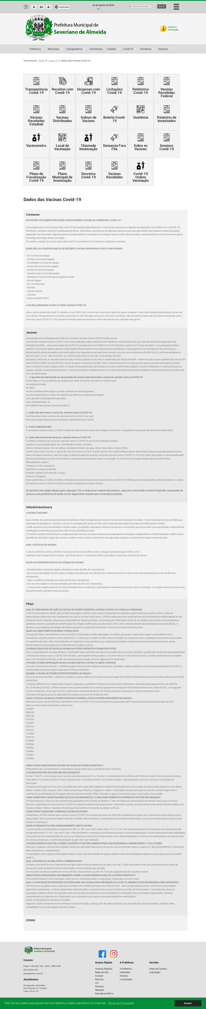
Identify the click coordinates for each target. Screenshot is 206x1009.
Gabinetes (125, 972)
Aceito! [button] (188, 1003)
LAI (96, 982)
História (124, 975)
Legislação (154, 972)
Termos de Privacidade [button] (121, 1003)
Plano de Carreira (158, 968)
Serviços (99, 986)
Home (41, 60)
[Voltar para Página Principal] (65, 28)
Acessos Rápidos (103, 968)
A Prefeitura (126, 968)
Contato (99, 975)
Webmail (99, 989)
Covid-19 (53, 60)
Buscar (162, 6)
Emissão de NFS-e (104, 993)
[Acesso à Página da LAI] (169, 28)
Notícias (99, 979)
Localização (126, 979)
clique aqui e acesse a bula (125, 878)
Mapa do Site (101, 972)
